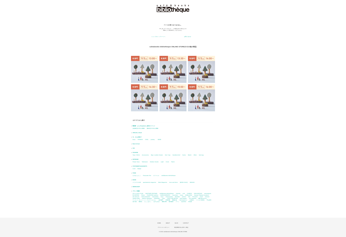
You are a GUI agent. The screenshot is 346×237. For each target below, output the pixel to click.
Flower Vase (136, 161)
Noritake (177, 196)
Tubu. (163, 198)
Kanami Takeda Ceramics (201, 195)
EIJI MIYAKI (136, 195)
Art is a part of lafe (138, 193)
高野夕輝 (164, 201)
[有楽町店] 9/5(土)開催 (139, 128)
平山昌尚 (209, 200)
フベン (177, 201)
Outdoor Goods (154, 161)
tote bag (201, 155)
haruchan (175, 195)
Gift (134, 148)
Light (162, 161)
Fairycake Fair (147, 175)
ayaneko (183, 201)
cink (184, 193)
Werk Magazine (162, 182)
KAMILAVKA (188, 195)
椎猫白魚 (174, 200)
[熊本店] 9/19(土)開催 (152, 128)
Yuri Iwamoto (192, 198)
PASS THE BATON (172, 198)
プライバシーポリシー (163, 227)
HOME (159, 223)
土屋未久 (191, 200)
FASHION (135, 152)
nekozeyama (169, 196)
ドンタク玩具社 (200, 200)
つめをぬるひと (183, 200)
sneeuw (207, 196)
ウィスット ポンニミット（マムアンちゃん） (144, 200)
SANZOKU (157, 198)
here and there (173, 182)
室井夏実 (171, 201)
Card (134, 168)
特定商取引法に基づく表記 (181, 227)
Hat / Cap (167, 155)
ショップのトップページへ (158, 36)
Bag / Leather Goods (157, 155)
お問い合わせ (187, 36)
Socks (184, 155)
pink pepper (183, 198)
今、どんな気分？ (137, 137)
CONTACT (186, 223)
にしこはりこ (147, 201)
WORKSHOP (136, 186)
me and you (136, 196)
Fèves (143, 195)
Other (195, 155)
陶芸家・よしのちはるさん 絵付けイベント (144, 126)
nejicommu (155, 196)
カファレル (156, 175)
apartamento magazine (149, 182)
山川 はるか (157, 201)
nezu (162, 196)
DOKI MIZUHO (198, 193)
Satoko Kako (136, 198)
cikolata (178, 193)
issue (181, 195)
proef (201, 196)
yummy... (153, 139)
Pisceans (195, 196)
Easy (134, 139)
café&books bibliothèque (168, 175)
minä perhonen (145, 196)
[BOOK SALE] (184, 182)
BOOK (134, 179)
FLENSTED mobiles (152, 195)
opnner (184, 196)
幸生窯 (190, 201)
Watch (189, 155)
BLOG (176, 223)
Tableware (145, 161)
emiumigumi (207, 193)
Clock (167, 161)
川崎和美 (167, 200)
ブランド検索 (136, 191)
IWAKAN (192, 182)
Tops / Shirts (136, 155)
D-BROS (189, 193)
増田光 (140, 201)
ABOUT (168, 223)
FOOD (134, 173)
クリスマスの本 (137, 182)
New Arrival (136, 144)
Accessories (145, 155)
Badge (139, 168)
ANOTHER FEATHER (151, 193)
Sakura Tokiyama (147, 198)
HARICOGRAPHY (165, 195)
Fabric (173, 161)
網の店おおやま (202, 198)
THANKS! (140, 139)
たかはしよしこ (137, 175)
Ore (189, 196)
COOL (146, 139)
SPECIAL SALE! (137, 132)
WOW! (159, 139)
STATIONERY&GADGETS (140, 166)
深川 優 (135, 201)
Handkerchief (176, 155)
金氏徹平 (161, 200)
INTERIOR (135, 159)
